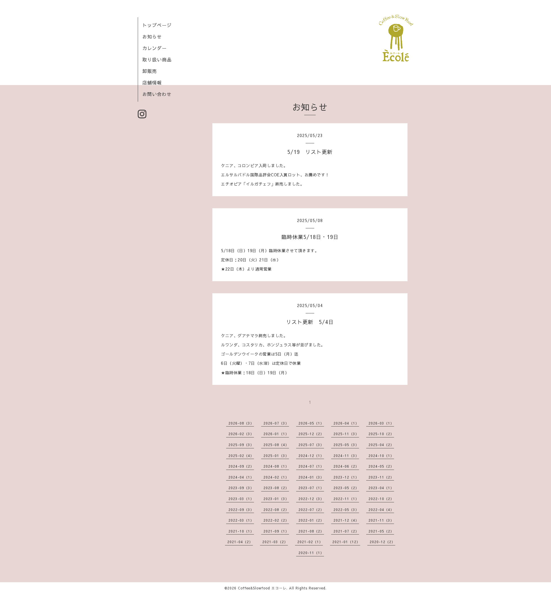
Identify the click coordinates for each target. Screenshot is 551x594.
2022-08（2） (276, 509)
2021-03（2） (275, 541)
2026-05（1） (311, 423)
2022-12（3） (311, 498)
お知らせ (152, 36)
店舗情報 (152, 82)
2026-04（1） (346, 423)
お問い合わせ (157, 94)
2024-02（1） (276, 477)
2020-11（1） (311, 552)
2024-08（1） (276, 466)
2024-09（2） (241, 466)
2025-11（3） (346, 433)
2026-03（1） (381, 423)
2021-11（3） (381, 520)
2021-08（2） (311, 531)
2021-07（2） (346, 531)
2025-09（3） (241, 444)
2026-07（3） (276, 423)
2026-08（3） (241, 423)
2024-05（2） (381, 466)
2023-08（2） (276, 487)
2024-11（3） (346, 455)
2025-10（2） (381, 433)
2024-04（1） (241, 477)
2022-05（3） (346, 509)
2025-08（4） (276, 444)
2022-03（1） (241, 520)
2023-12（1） (346, 477)
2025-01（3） (276, 455)
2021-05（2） (381, 531)
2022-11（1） (346, 498)
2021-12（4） (346, 520)
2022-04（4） (381, 509)
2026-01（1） (276, 433)
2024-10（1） (381, 455)
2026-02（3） (241, 433)
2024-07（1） (311, 466)
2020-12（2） (382, 541)
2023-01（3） (276, 498)
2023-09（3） (241, 487)
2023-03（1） (241, 498)
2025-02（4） (241, 455)
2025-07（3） (311, 444)
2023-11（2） (381, 477)
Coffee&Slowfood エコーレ (262, 588)
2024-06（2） (346, 466)
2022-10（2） (381, 498)
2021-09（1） (276, 531)
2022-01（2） (311, 520)
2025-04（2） (381, 444)
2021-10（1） (241, 531)
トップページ (157, 25)
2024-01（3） (311, 477)
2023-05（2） (346, 487)
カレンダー (154, 48)
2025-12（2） (311, 433)
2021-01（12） (346, 541)
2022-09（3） (241, 509)
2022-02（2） (276, 520)
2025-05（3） (346, 444)
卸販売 (149, 71)
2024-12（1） (311, 455)
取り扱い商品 (157, 59)
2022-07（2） (311, 509)
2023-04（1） (381, 487)
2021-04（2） (240, 541)
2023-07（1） (311, 487)
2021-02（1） (310, 541)
